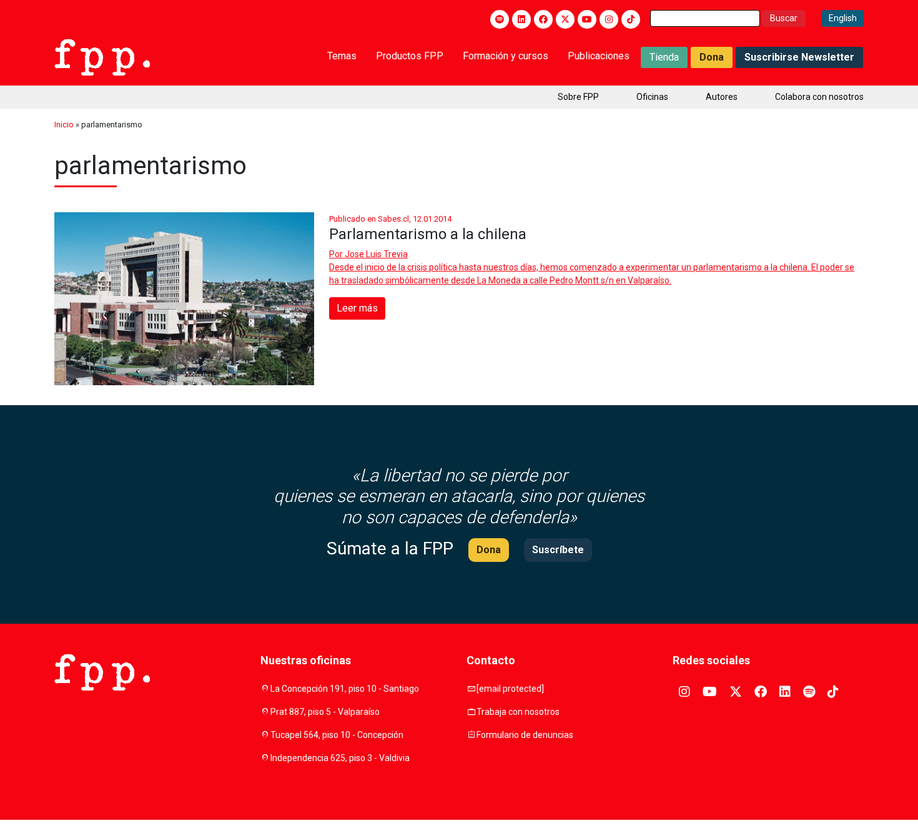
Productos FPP (409, 56)
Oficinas (652, 97)
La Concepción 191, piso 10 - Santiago (344, 689)
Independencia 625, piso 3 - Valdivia (340, 758)
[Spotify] (499, 19)
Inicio (64, 124)
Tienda (664, 57)
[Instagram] (609, 19)
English (843, 18)
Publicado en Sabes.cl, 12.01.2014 (390, 219)
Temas (342, 56)
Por (368, 254)
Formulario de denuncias (524, 735)
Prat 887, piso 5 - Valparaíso (325, 712)
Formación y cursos (505, 56)
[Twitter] (565, 19)
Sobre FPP (578, 97)
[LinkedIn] (521, 19)
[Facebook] (543, 19)
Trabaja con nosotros (518, 712)
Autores (722, 97)
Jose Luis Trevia (376, 254)
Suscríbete (558, 550)
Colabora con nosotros (819, 97)
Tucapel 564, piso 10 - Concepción (336, 735)
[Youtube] (587, 19)
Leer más (357, 308)
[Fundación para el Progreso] (102, 56)
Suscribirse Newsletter (799, 57)
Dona (711, 57)
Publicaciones (598, 56)
